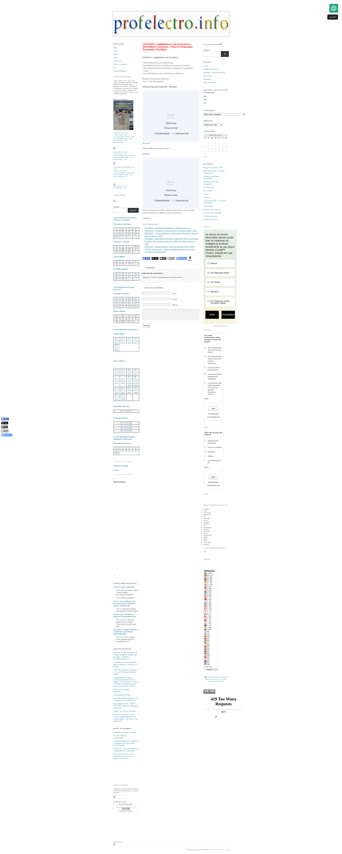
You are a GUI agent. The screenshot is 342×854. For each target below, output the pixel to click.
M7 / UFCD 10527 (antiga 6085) (129, 381)
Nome (174, 293)
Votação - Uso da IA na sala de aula (124, 711)
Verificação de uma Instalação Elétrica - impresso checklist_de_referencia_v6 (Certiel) (125, 664)
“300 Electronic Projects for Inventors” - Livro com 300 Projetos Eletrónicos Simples (125, 672)
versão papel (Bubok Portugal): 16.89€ (123, 156)
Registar (115, 54)
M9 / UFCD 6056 (116, 390)
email (174, 210)
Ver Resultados (213, 414)
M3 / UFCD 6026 (129, 341)
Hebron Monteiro (121, 620)
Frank (118, 598)
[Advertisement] (126, 771)
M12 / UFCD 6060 (135, 390)
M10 (123, 234)
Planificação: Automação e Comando (124, 732)
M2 (123, 229)
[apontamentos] (114, 201)
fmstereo (206, 194)
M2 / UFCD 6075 (123, 372)
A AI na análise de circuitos (122, 695)
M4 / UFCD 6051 (135, 341)
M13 (116, 237)
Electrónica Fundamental (122, 443)
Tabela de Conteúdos (119, 64)
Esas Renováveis (208, 187)
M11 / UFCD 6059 (129, 390)
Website (175, 305)
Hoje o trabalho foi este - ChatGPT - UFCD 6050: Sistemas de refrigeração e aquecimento (126, 706)
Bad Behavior (191, 849)
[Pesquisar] (225, 54)
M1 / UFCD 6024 (116, 341)
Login (115, 51)
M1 (117, 229)
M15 (129, 306)
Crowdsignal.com (213, 417)
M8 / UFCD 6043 (126, 428)
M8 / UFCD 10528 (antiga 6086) (135, 381)
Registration (207, 79)
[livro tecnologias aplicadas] (114, 148)
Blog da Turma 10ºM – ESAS (213, 168)
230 (134, 616)
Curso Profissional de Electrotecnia (125, 329)
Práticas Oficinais (119, 311)
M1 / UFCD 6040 (116, 372)
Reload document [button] (162, 133)
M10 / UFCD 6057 (123, 390)
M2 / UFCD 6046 (126, 423)
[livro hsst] (114, 184)
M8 (136, 232)
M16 (135, 306)
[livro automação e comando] (123, 130)
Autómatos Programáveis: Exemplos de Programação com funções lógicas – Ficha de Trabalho (125, 743)
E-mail (174, 299)
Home (115, 48)
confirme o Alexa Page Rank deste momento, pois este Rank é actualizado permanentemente (217, 679)
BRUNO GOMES (122, 637)
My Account (207, 76)
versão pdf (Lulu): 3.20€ (119, 135)
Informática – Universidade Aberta (214, 72)
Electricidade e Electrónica (122, 224)
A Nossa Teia (117, 61)
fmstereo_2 (207, 197)
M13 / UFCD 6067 (116, 397)
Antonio (118, 609)
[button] (333, 8)
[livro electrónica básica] (114, 164)
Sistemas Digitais (119, 257)
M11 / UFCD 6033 (126, 411)
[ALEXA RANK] (210, 677)
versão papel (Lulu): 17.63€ (120, 133)
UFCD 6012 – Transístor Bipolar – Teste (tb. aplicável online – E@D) (170, 246)
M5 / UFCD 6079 (116, 381)
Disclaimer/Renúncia (119, 71)
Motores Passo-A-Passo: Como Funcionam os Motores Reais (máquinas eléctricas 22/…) (123, 756)
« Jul (205, 156)
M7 (129, 232)
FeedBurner (130, 811)
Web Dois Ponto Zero (210, 219)
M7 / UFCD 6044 (126, 425)
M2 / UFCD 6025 (123, 341)
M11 (129, 234)
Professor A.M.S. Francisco (212, 209)
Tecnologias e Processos (121, 294)
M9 (117, 234)
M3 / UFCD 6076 (129, 372)
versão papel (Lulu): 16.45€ (120, 152)
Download (146, 143)
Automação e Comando (121, 242)
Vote (213, 409)
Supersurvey (224, 326)
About (115, 58)
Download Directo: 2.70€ (120, 140)
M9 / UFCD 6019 (126, 431)
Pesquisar (116, 207)
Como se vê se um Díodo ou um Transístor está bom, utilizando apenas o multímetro (124, 603)
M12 (135, 234)
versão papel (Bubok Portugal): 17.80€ (123, 137)
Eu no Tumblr (207, 191)
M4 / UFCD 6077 (135, 372)
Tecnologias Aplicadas (120, 269)
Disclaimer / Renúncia (210, 69)
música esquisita (208, 206)
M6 (123, 232)
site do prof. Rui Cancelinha (212, 213)
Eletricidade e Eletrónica (121, 406)
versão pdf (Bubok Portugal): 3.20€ (122, 138)
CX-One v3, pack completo (122, 587)
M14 (123, 306)
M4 (136, 229)
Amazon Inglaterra (118, 142)
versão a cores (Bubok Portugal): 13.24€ (124, 173)
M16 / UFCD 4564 (123, 397)
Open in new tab (181, 133)
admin (118, 590)
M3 (129, 229)
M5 (117, 232)
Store (115, 68)
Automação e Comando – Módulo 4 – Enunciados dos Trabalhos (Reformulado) (125, 632)
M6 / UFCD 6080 (123, 381)
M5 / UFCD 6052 (116, 348)
